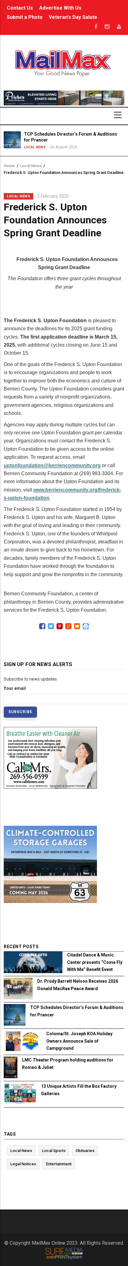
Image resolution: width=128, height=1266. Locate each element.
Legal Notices (23, 1164)
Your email (15, 688)
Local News (35, 147)
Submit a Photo (25, 17)
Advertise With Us (60, 8)
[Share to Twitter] (51, 626)
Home (9, 165)
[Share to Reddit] (68, 626)
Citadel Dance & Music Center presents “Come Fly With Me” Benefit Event (94, 962)
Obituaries (84, 1150)
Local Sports (54, 1150)
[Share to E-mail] (77, 626)
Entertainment (58, 1164)
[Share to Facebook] (42, 626)
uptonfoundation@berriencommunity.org (52, 465)
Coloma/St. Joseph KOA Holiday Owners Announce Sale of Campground (79, 1040)
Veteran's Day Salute (73, 17)
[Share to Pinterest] (60, 626)
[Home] (64, 62)
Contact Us (20, 8)
